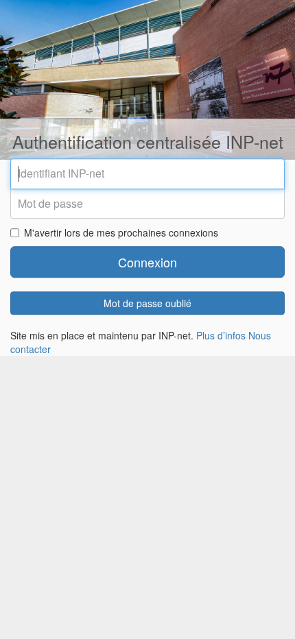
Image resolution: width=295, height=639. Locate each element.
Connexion (147, 263)
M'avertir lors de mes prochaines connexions (121, 233)
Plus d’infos (221, 336)
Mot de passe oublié (147, 304)
